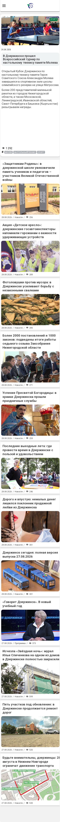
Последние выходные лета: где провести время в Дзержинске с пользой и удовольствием (27, 450)
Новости (19, 217)
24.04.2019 (6, 49)
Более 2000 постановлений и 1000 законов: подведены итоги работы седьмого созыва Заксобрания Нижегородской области (29, 341)
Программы (20, 643)
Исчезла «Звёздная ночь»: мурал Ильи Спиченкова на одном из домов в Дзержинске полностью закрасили (31, 655)
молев (8, 152)
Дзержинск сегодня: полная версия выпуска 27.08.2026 (30, 554)
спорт (41, 152)
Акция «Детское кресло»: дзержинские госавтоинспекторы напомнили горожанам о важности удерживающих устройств (29, 231)
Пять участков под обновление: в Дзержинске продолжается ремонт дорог (30, 708)
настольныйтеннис (25, 152)
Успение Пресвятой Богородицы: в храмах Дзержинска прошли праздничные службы (29, 397)
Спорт (53, 19)
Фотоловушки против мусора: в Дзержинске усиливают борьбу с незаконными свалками (28, 286)
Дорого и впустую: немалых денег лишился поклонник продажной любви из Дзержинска (29, 503)
